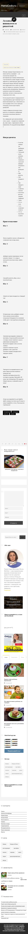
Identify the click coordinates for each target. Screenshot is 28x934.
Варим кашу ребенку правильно (10, 680)
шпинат (13, 413)
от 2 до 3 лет (21, 31)
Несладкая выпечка (5, 827)
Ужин (18, 33)
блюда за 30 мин (15, 763)
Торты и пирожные (5, 830)
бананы (7, 763)
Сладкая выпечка (5, 825)
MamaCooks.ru (8, 5)
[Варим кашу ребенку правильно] (14, 670)
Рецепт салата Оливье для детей (8, 904)
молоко (7, 770)
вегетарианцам (8, 767)
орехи (20, 770)
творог (7, 773)
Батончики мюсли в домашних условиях (14, 724)
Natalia (23, 29)
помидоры (15, 412)
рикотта (6, 413)
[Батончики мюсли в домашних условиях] (14, 714)
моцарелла (7, 412)
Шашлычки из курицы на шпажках (9, 908)
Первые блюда (4, 815)
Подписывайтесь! (14, 751)
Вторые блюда (4, 817)
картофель (18, 767)
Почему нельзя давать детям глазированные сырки (13, 906)
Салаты (2, 811)
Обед (17, 31)
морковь (14, 770)
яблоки (7, 776)
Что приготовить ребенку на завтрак (13, 702)
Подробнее (7, 590)
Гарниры (3, 821)
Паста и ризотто (8, 33)
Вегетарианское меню (11, 31)
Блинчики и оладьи (5, 823)
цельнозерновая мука (17, 773)
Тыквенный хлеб (4, 918)
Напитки (3, 832)
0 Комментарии (15, 29)
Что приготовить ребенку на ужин (9, 902)
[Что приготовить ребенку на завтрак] (14, 692)
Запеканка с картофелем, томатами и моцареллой (14, 470)
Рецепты (14, 33)
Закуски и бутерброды (6, 813)
